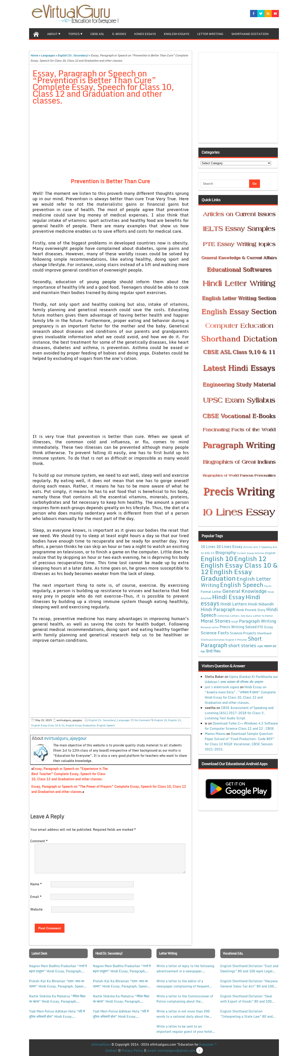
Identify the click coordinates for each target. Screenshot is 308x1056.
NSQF (234, 622)
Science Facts (215, 632)
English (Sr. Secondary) (72, 55)
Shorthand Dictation (250, 33)
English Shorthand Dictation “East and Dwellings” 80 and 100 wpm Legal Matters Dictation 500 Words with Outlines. (249, 968)
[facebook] (253, 13)
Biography (225, 552)
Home (34, 55)
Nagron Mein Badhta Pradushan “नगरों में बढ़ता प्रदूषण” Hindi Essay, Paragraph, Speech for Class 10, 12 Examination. (58, 968)
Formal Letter (211, 591)
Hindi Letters (233, 603)
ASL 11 (209, 552)
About (52, 33)
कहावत (268, 646)
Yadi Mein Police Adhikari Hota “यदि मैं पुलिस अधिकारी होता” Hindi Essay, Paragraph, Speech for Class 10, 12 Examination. (57, 1014)
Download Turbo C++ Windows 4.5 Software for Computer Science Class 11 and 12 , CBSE (241, 726)
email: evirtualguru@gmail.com (171, 1050)
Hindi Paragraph (218, 609)
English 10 (160, 720)
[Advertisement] (110, 142)
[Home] (36, 33)
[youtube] (275, 13)
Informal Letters (228, 615)
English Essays (176, 33)
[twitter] (260, 13)
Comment (39, 841)
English (270, 553)
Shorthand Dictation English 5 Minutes (224, 640)
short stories (242, 645)
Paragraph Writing (257, 620)
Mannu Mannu (215, 733)
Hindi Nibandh (261, 604)
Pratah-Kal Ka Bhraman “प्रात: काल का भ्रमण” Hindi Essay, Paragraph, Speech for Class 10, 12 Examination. (57, 983)
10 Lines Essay (229, 546)
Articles (248, 547)
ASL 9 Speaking (262, 547)
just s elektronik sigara (222, 687)
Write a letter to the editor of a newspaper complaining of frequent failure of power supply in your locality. (182, 983)
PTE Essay (265, 627)
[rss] (268, 13)
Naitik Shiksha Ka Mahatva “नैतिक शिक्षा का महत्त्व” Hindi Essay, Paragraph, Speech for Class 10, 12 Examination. (57, 999)
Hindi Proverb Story (250, 609)
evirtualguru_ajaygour (65, 738)
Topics (74, 33)
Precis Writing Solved (238, 627)
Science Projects (243, 633)
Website (36, 909)
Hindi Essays (145, 33)
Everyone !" (208, 1044)
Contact (111, 1050)
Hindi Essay (228, 597)
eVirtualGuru (100, 1044)
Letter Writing (210, 33)
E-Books (119, 33)
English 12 (174, 720)
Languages (48, 55)
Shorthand (264, 633)
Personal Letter (210, 627)
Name (36, 884)
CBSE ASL (97, 33)
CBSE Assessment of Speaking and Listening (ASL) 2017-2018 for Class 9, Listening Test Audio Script (239, 713)
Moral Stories (215, 621)
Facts (267, 586)
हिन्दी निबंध (213, 651)
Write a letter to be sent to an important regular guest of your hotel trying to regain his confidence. (184, 1029)
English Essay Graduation (81, 725)
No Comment (142, 720)
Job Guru (246, 616)
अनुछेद (260, 646)
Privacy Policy (132, 1050)
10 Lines (208, 546)
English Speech (106, 725)
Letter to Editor (263, 616)
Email (35, 896)
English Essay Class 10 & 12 (47, 725)
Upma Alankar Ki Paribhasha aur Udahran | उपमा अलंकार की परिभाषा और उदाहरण (241, 679)
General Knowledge (244, 591)
